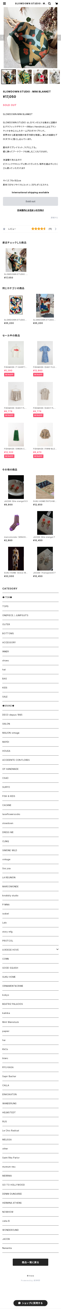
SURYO (6, 787)
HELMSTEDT (9, 1112)
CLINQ (5, 841)
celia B (6, 1221)
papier (5, 1031)
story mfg (7, 931)
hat (4, 669)
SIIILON (6, 724)
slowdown (7, 823)
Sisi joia (6, 868)
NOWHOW (7, 1212)
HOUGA (6, 751)
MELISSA (7, 1139)
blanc (5, 1058)
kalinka (6, 1013)
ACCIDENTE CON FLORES (16, 760)
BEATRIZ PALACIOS (13, 1004)
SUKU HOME (9, 977)
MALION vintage (11, 733)
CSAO (5, 778)
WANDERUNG (9, 1103)
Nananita (7, 1248)
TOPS (5, 606)
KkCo (5, 1049)
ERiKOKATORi (9, 1094)
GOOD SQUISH (10, 968)
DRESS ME (7, 832)
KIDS (4, 687)
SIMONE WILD (9, 850)
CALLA (5, 1085)
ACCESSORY (9, 642)
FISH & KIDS (8, 796)
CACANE (6, 805)
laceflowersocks (11, 814)
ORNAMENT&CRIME (12, 986)
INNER (5, 651)
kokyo (5, 995)
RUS (4, 1121)
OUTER (6, 624)
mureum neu (9, 1166)
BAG (4, 678)
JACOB (6, 1239)
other (5, 1148)
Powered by (27, 1280)
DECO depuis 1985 (12, 714)
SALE (5, 696)
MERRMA (7, 1175)
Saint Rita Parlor (11, 1157)
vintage (6, 859)
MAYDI (5, 742)
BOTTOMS (8, 633)
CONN (5, 959)
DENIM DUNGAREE (12, 1194)
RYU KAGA (7, 1067)
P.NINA (6, 904)
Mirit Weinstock (10, 1022)
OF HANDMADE (10, 769)
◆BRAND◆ (8, 705)
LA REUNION (9, 877)
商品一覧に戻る (30, 1262)
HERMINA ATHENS (12, 1203)
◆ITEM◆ (7, 597)
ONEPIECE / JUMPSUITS (15, 615)
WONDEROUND (10, 1230)
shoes (5, 660)
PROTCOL (7, 940)
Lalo (4, 922)
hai (3, 1040)
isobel (5, 913)
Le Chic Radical (10, 1130)
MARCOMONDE (10, 886)
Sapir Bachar (9, 1076)
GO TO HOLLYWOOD (13, 1184)
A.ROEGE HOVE (10, 949)
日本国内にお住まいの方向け (30, 210)
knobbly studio (10, 895)
